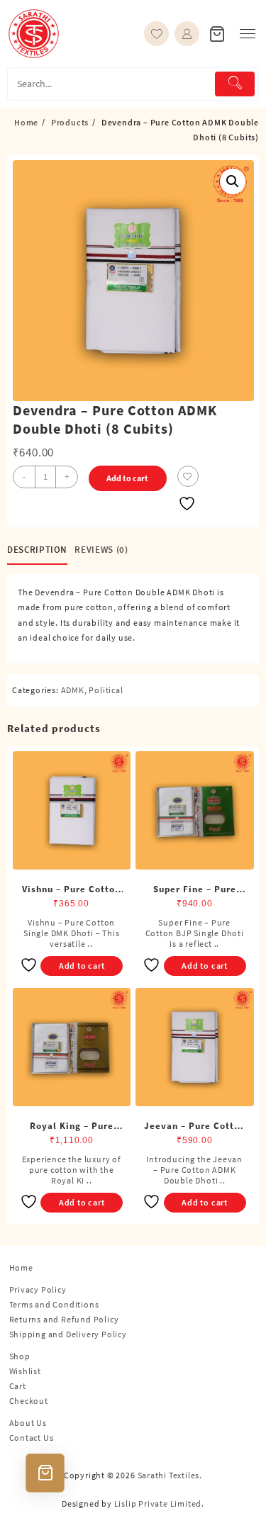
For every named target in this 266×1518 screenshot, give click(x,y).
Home (21, 1267)
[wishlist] (156, 33)
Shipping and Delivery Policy (68, 1334)
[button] (232, 181)
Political (106, 690)
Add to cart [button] (82, 965)
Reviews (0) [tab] (101, 550)
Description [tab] (37, 550)
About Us (28, 1422)
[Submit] (235, 84)
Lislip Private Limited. (159, 1503)
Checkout (28, 1400)
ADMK (72, 690)
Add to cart (127, 478)
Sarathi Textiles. (170, 1475)
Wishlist (25, 1371)
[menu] (247, 34)
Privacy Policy (38, 1289)
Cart (17, 1386)
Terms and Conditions (54, 1304)
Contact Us (31, 1437)
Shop (20, 1356)
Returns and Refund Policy (64, 1319)
